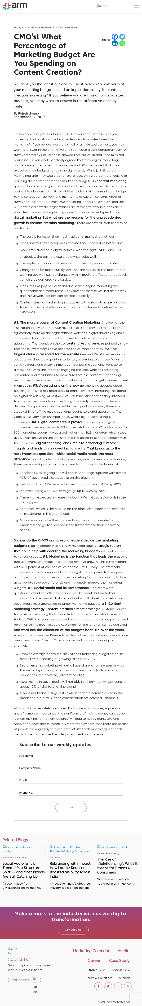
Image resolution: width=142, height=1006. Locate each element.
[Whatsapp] (122, 43)
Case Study (119, 961)
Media (124, 951)
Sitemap (124, 978)
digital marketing (27, 217)
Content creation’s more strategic (73, 609)
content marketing (111, 181)
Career (94, 961)
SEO (102, 250)
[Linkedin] (115, 43)
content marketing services (82, 343)
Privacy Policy (96, 970)
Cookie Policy (121, 970)
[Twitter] (122, 37)
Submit (71, 807)
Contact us (73, 930)
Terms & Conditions (99, 978)
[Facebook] (115, 37)
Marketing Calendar (91, 951)
